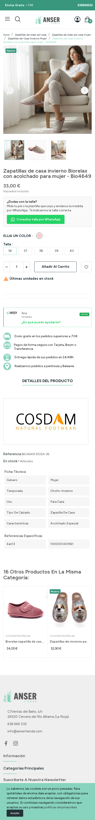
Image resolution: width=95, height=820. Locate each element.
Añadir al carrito (55, 267)
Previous (10, 90)
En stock (10, 461)
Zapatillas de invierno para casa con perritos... (69, 641)
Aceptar (14, 813)
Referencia (12, 454)
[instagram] (15, 744)
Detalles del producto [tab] (47, 380)
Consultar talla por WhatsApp (39, 219)
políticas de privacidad (60, 807)
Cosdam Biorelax (18, 636)
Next (84, 90)
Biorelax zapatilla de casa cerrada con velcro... (25, 641)
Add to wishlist (86, 267)
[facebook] (6, 744)
